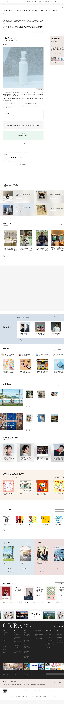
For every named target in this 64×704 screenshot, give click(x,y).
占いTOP (58, 632)
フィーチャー (4, 649)
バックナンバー (27, 543)
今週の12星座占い (59, 637)
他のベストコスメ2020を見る (39, 32)
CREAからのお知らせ (6, 654)
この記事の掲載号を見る (23, 164)
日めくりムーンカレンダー (60, 640)
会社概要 (17, 696)
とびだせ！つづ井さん (49, 637)
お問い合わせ (23, 696)
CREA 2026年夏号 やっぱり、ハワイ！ (27, 635)
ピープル (15, 674)
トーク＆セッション (41, 1)
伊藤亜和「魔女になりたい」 (50, 634)
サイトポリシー (50, 696)
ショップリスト (8, 571)
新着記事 (28, 1)
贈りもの (4, 634)
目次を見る (8, 565)
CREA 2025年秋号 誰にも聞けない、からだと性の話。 (28, 644)
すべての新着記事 (5, 632)
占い (56, 1)
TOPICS (4, 652)
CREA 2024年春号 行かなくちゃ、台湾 (27, 659)
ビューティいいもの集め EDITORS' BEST (17, 649)
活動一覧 (25, 676)
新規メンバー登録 (58, 53)
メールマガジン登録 (57, 682)
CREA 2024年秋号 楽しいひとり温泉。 (27, 654)
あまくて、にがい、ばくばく (50, 642)
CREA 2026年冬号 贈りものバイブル (26, 641)
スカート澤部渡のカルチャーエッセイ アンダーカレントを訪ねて (50, 644)
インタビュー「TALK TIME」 (50, 640)
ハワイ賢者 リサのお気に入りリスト (18, 638)
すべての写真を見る (39, 89)
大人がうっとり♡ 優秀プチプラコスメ (18, 652)
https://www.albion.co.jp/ (10, 115)
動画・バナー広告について (30, 696)
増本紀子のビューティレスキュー (18, 654)
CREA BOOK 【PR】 (5, 676)
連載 (32, 1)
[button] (4, 256)
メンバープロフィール (27, 674)
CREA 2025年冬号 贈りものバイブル (26, 652)
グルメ (4, 637)
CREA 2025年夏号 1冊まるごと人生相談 (27, 647)
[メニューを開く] (59, 2)
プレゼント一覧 (53, 62)
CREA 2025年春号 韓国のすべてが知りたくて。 (28, 649)
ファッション (4, 643)
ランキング (4, 646)
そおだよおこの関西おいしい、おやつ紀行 (18, 644)
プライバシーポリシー (56, 696)
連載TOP (15, 632)
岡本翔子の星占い (59, 634)
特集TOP (25, 632)
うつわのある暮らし (16, 647)
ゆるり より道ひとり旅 (49, 647)
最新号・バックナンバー (6, 674)
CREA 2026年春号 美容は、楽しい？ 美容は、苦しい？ (28, 638)
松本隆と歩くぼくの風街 (38, 638)
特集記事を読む (8, 568)
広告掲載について (37, 696)
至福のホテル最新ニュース (17, 641)
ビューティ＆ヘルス (6, 154)
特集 (35, 1)
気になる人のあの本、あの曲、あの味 (39, 635)
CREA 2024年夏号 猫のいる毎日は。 (26, 657)
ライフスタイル (5, 640)
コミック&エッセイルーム (49, 1)
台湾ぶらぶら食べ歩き (17, 634)
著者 (14, 676)
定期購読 (44, 696)
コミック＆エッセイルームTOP (50, 632)
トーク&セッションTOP (38, 632)
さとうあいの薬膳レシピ (17, 645)
